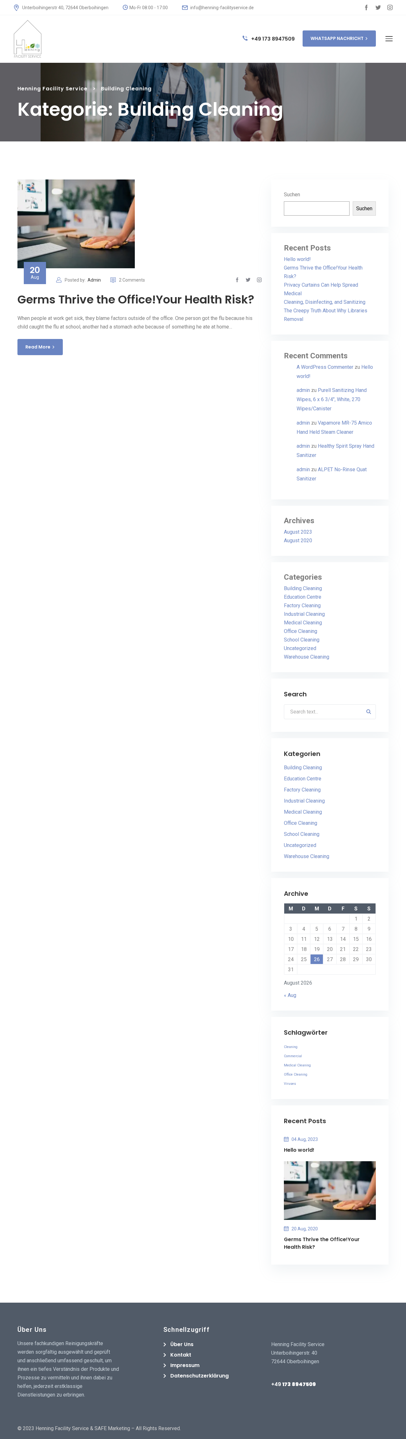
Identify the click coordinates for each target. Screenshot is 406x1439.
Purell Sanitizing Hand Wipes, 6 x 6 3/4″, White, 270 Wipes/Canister (332, 399)
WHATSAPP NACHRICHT (337, 38)
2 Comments (132, 280)
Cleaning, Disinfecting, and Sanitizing (324, 302)
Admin (94, 280)
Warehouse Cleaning (306, 657)
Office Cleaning (300, 631)
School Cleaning (301, 640)
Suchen (292, 195)
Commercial (293, 1056)
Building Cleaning (303, 588)
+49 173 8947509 (272, 38)
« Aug (290, 995)
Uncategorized (300, 648)
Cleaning (291, 1047)
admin (303, 390)
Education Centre (302, 597)
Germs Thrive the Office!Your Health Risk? (135, 299)
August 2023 (298, 532)
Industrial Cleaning (304, 614)
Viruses (290, 1084)
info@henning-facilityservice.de (221, 7)
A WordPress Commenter (325, 367)
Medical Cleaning (303, 623)
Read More (37, 347)
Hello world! (297, 259)
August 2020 (298, 540)
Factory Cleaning (302, 605)
